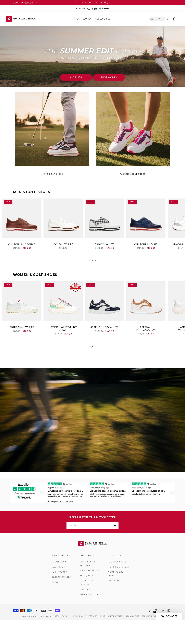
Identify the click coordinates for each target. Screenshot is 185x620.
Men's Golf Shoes (52, 174)
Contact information (152, 616)
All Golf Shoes (117, 562)
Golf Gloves (115, 581)
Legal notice (132, 616)
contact (85, 589)
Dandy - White (104, 244)
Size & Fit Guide (90, 570)
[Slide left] (3, 260)
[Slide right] (182, 260)
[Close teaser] (154, 611)
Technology (59, 572)
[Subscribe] (115, 525)
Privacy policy (79, 616)
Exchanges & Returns (87, 564)
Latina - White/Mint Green (63, 328)
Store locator (89, 594)
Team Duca (58, 567)
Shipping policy (115, 616)
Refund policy (62, 616)
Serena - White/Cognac (146, 328)
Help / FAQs (87, 575)
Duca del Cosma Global (40, 616)
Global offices (61, 577)
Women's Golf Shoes (132, 174)
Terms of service (97, 616)
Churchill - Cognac (21, 244)
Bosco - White (63, 244)
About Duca (59, 562)
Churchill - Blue (146, 244)
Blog (55, 582)
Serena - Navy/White (104, 327)
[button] (77, 19)
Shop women (109, 77)
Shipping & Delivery (86, 583)
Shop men (76, 77)
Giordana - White (22, 327)
